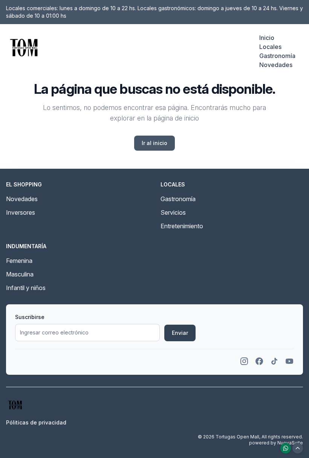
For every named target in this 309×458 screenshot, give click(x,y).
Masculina (20, 274)
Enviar (180, 333)
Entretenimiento (182, 226)
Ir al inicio (154, 143)
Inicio (266, 37)
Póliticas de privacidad (36, 422)
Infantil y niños (26, 288)
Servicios (173, 212)
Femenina (19, 260)
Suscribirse (29, 317)
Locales (270, 46)
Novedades (275, 65)
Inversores (20, 212)
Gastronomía (277, 56)
